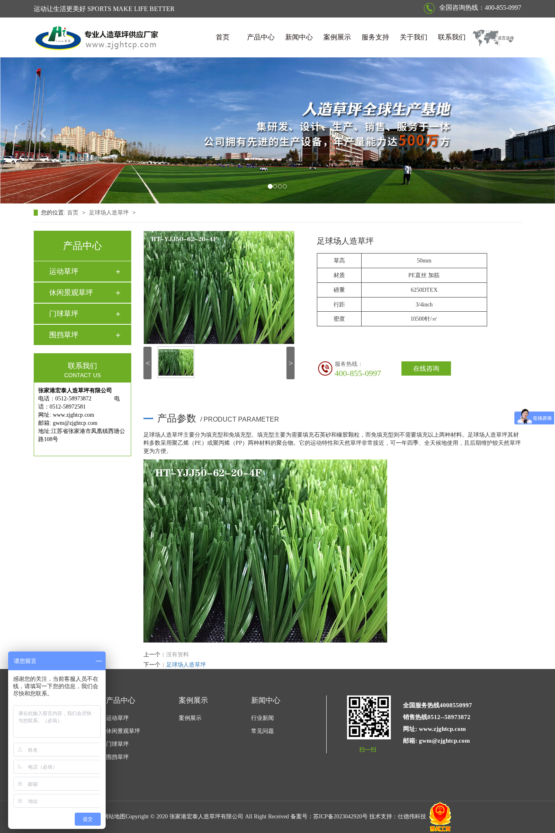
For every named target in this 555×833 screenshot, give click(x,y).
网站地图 (114, 816)
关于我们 (413, 37)
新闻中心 (299, 37)
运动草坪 (63, 271)
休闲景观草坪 (71, 293)
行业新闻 (262, 718)
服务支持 (375, 37)
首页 (223, 37)
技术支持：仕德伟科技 (397, 816)
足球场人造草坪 (109, 213)
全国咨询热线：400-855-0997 (479, 7)
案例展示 (337, 37)
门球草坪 (63, 314)
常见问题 (262, 731)
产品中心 (261, 37)
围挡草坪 (63, 335)
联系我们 (452, 37)
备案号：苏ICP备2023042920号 (329, 816)
